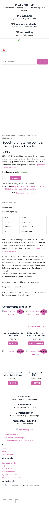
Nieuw (30, 189)
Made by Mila (12, 189)
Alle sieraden (24, 186)
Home (4, 135)
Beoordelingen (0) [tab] (9, 212)
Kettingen (11, 135)
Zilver (35, 189)
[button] (24, 38)
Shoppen (15, 178)
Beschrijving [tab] (7, 207)
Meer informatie (36, 343)
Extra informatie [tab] (9, 203)
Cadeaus (33, 186)
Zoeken (42, 62)
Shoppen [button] (13, 343)
